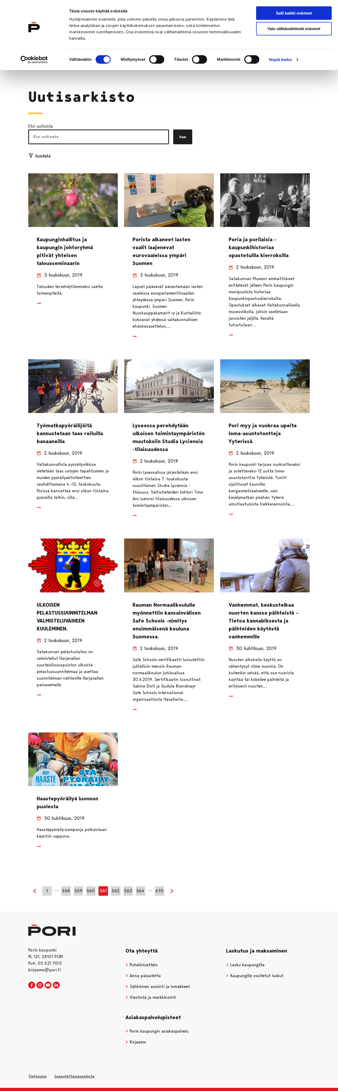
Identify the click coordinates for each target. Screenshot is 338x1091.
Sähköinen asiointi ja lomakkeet (159, 986)
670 (159, 890)
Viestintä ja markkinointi (152, 997)
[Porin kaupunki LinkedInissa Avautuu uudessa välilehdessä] (56, 985)
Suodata (42, 155)
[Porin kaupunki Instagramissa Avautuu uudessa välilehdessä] (39, 985)
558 (66, 890)
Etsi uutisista (40, 126)
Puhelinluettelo (143, 964)
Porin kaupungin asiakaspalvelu (158, 1031)
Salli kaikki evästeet (294, 13)
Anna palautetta (144, 975)
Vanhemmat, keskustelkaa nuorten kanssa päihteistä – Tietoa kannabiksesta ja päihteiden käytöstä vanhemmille (264, 621)
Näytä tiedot (280, 59)
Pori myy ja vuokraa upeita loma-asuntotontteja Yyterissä (263, 433)
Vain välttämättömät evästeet (293, 28)
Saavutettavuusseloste (74, 1076)
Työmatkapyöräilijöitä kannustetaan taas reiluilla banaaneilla (70, 433)
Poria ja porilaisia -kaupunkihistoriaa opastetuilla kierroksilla (259, 247)
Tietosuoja (37, 1076)
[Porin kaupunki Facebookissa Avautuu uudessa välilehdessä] (31, 985)
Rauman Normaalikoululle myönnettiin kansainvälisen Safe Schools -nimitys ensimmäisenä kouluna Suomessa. (167, 621)
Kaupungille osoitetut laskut (256, 975)
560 (91, 890)
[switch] (156, 59)
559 (78, 890)
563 (128, 890)
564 (140, 890)
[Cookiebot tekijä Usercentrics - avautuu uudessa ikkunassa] (34, 60)
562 (115, 890)
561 (103, 890)
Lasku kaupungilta (247, 964)
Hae (182, 136)
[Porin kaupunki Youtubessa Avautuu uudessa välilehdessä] (48, 985)
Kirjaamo (137, 1041)
